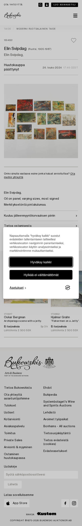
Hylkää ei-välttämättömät (41, 274)
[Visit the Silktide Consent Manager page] (67, 287)
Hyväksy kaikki (41, 262)
